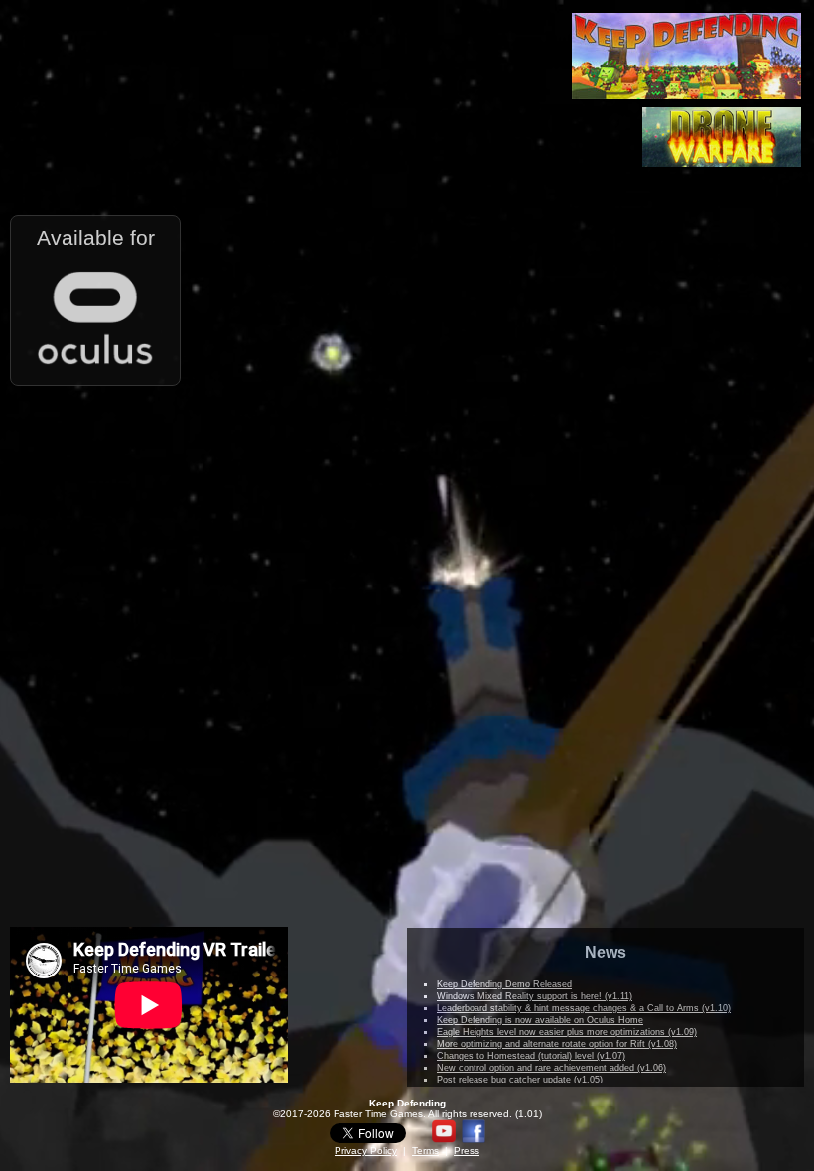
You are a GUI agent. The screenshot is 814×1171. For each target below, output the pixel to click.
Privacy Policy (366, 1150)
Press (466, 1150)
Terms (425, 1150)
